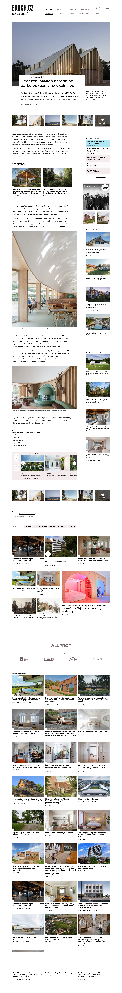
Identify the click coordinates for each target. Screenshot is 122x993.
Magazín (48, 10)
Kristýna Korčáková (26, 104)
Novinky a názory (84, 13)
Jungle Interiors (29, 453)
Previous (23, 463)
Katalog (60, 10)
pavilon (28, 526)
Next (74, 463)
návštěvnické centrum (57, 526)
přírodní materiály (40, 526)
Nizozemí (72, 526)
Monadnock (21, 432)
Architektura (49, 13)
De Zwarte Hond (33, 432)
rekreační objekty (43, 77)
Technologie (61, 13)
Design (72, 13)
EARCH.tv (72, 10)
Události (97, 13)
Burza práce (86, 10)
